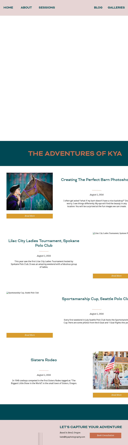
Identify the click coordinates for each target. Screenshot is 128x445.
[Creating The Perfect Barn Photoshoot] (29, 191)
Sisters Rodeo (44, 359)
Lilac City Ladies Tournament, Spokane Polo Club (43, 243)
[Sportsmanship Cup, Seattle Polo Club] (29, 310)
